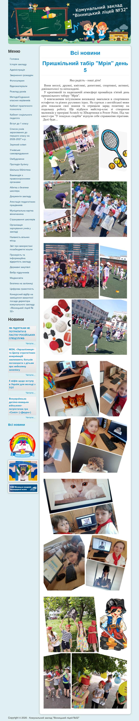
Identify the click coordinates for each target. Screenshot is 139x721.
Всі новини (16, 424)
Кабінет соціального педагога (21, 116)
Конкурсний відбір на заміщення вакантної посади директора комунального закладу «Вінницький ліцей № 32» (22, 302)
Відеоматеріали (18, 86)
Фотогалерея (17, 80)
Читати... (30, 343)
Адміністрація (17, 69)
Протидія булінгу (19, 164)
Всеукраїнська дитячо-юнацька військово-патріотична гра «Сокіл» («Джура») (20, 405)
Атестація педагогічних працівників (22, 203)
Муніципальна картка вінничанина (21, 212)
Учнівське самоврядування (19, 151)
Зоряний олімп (18, 144)
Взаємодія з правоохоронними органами (20, 178)
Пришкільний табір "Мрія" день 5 (85, 66)
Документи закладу (20, 196)
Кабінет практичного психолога (21, 107)
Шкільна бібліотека (20, 169)
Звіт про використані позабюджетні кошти (21, 247)
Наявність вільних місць (19, 238)
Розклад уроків (18, 91)
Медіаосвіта (16, 277)
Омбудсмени (17, 158)
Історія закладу (18, 64)
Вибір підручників (19, 272)
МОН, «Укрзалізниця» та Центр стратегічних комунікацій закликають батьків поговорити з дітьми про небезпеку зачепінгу (22, 359)
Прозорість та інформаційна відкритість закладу (20, 258)
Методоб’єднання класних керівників (20, 98)
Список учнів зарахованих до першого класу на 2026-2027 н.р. (19, 134)
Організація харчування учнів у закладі (20, 228)
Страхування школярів (22, 219)
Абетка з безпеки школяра (19, 189)
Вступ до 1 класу (19, 123)
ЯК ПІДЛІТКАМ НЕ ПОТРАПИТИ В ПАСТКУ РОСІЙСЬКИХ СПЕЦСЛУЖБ (22, 333)
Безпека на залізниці (21, 283)
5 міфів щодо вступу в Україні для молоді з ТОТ (22, 384)
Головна (14, 58)
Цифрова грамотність (22, 288)
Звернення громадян (21, 75)
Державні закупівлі (20, 267)
